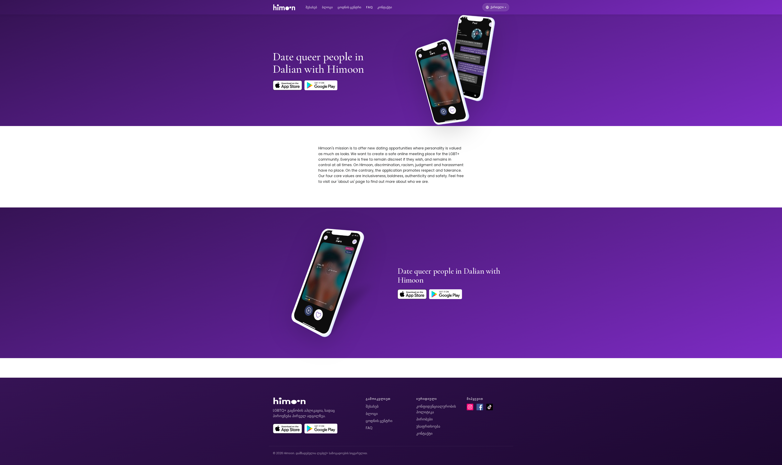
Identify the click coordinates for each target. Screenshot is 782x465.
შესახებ (311, 7)
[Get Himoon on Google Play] (320, 85)
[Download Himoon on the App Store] (287, 85)
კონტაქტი (384, 7)
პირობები (424, 419)
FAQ (369, 7)
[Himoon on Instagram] (470, 407)
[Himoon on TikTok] (489, 407)
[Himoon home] (284, 7)
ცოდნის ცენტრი (349, 7)
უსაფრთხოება (428, 426)
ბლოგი (327, 7)
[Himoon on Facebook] (480, 407)
